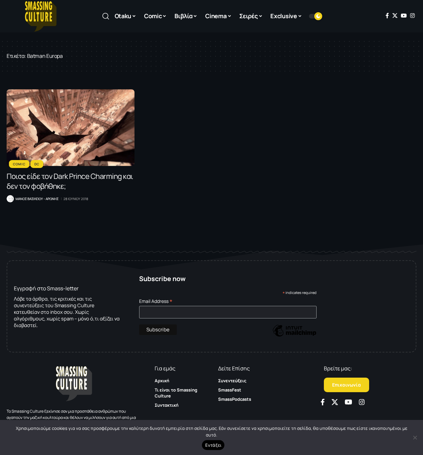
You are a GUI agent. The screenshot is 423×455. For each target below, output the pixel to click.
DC (36, 164)
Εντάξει (213, 445)
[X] (395, 15)
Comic (19, 164)
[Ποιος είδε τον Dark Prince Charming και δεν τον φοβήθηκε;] (71, 127)
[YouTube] (403, 15)
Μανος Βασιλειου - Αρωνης (37, 198)
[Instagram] (412, 15)
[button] (105, 16)
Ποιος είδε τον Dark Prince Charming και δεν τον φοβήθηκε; (70, 181)
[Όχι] (414, 437)
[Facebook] (387, 15)
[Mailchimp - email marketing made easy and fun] (294, 335)
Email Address (156, 301)
